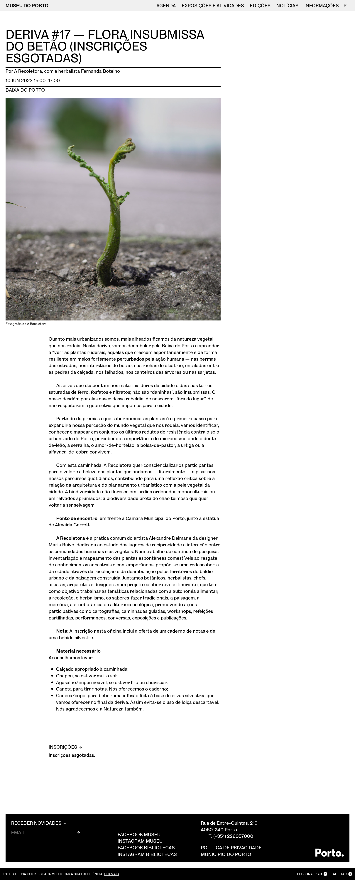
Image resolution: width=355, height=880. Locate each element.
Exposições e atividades (213, 5)
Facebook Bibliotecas (146, 847)
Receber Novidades (36, 823)
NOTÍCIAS (287, 5)
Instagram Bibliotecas (147, 854)
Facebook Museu (139, 834)
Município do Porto (226, 854)
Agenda (166, 5)
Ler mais (111, 874)
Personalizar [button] (309, 873)
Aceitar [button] (340, 873)
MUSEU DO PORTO (27, 5)
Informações (321, 5)
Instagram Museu (140, 840)
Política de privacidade (231, 847)
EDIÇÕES (260, 5)
